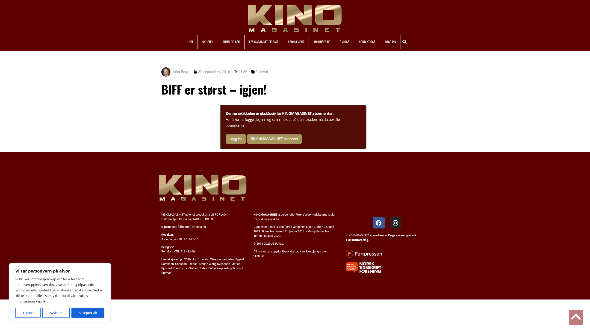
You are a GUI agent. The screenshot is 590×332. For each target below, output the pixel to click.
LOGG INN (390, 41)
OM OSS (344, 41)
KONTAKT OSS (367, 41)
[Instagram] (395, 222)
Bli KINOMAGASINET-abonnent (274, 139)
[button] (404, 41)
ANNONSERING (321, 41)
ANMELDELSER (231, 41)
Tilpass (28, 313)
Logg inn (235, 139)
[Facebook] (379, 222)
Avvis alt (56, 313)
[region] (60, 293)
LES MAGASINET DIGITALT (263, 41)
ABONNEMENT (296, 41)
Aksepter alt (88, 313)
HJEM (190, 41)
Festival (261, 72)
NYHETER (207, 41)
